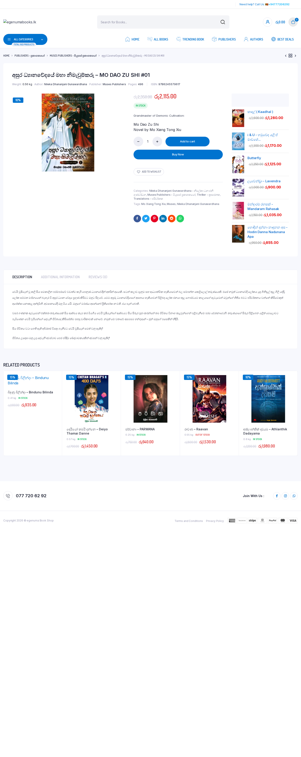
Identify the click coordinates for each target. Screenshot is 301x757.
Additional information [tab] (60, 277)
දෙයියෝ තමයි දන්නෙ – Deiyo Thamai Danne (87, 431)
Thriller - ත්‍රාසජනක (208, 194)
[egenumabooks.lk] (30, 22)
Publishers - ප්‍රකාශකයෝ (30, 55)
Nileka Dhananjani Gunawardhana (65, 84)
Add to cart (187, 141)
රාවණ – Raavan (196, 429)
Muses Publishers (114, 84)
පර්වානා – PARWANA (140, 429)
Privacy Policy (215, 521)
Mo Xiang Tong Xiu (153, 204)
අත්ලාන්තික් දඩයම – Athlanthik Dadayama (265, 431)
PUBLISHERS (227, 39)
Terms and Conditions (189, 521)
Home (135, 39)
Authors (256, 39)
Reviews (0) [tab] (98, 277)
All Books (161, 39)
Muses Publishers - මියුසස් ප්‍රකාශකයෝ (73, 55)
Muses (171, 204)
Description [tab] (22, 277)
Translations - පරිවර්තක (148, 198)
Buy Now (178, 154)
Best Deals (285, 39)
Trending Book (193, 39)
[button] (149, 171)
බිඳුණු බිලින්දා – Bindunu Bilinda (30, 392)
